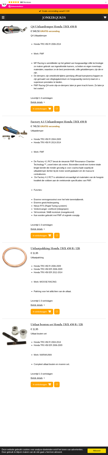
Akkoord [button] (96, 451)
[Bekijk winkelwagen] (105, 17)
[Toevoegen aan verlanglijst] (57, 108)
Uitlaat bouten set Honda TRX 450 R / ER (57, 324)
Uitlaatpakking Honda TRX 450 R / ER (55, 248)
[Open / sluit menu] (3, 17)
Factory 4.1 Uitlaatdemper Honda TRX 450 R (59, 122)
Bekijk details (37, 102)
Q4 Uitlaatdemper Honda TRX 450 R (54, 26)
